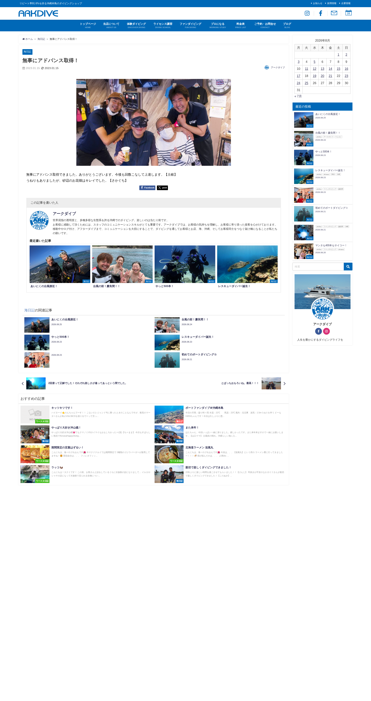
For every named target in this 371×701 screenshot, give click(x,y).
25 (306, 83)
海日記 (27, 51)
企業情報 (346, 3)
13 (322, 68)
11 (306, 68)
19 (314, 75)
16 (346, 68)
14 (330, 68)
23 (346, 75)
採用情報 (331, 3)
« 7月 (298, 96)
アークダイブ (278, 67)
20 (322, 75)
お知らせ (317, 3)
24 (298, 83)
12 (314, 68)
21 (330, 75)
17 (298, 75)
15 (338, 68)
